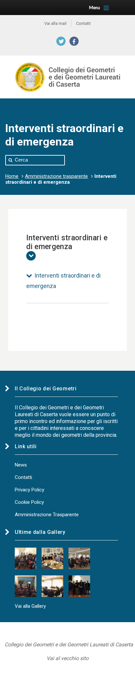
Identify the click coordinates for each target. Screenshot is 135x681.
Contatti (23, 477)
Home (11, 176)
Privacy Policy (29, 490)
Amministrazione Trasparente (47, 515)
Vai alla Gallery (30, 606)
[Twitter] (61, 41)
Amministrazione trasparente (56, 176)
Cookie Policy (29, 502)
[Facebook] (74, 41)
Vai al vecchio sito (67, 658)
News (21, 465)
